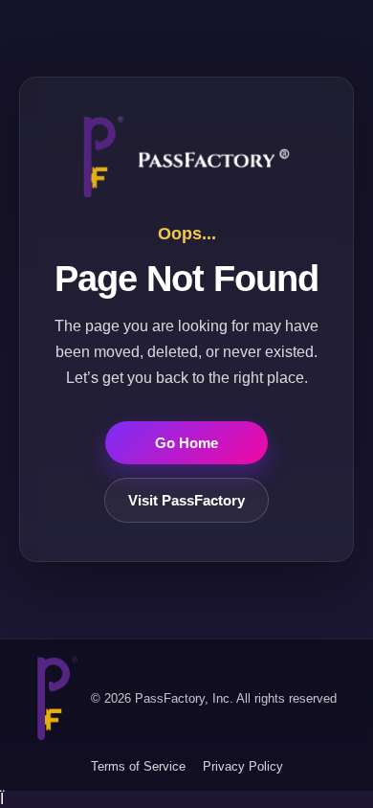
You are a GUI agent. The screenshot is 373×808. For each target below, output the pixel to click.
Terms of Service (138, 766)
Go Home (186, 443)
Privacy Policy (243, 766)
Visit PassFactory (186, 500)
